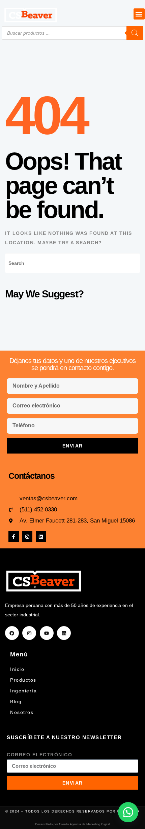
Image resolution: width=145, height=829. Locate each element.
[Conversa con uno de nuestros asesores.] (128, 812)
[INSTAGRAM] (27, 536)
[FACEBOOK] (12, 633)
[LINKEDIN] (41, 536)
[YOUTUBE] (47, 633)
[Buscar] (134, 33)
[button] (139, 14)
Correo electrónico (39, 754)
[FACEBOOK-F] (13, 536)
